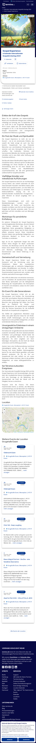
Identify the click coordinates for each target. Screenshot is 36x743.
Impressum (5, 715)
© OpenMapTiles (20, 432)
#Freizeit (5, 68)
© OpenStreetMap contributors (28, 432)
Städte (15, 699)
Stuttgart (5, 688)
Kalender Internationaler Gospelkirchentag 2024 (17, 9)
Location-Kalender (19, 688)
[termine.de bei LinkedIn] (16, 667)
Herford (4, 679)
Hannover (5, 690)
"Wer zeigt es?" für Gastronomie (23, 690)
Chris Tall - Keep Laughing (12, 525)
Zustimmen (26, 739)
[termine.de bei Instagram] (3, 667)
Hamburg (5, 677)
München (5, 686)
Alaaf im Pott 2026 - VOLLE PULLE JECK (18, 598)
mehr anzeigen (8, 509)
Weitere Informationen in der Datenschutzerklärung (15, 736)
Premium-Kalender (19, 681)
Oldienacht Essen (9, 453)
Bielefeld (4, 681)
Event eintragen (29, 1)
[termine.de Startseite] (9, 4)
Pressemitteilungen (8, 711)
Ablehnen (9, 739)
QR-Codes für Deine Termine (22, 677)
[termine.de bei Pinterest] (10, 667)
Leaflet (15, 432)
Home (3, 7)
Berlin (4, 675)
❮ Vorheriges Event (7, 109)
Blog (3, 708)
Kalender (16, 694)
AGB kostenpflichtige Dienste (11, 719)
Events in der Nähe (8, 713)
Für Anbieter (6, 1)
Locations (16, 697)
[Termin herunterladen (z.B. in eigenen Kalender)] (15, 59)
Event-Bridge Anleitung (20, 686)
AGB (3, 717)
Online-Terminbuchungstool (18, 1)
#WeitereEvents (12, 68)
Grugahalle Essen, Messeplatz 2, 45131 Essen (17, 77)
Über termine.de (7, 706)
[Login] (28, 4)
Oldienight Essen (9, 489)
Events (15, 692)
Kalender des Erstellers (27, 92)
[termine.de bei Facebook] (6, 667)
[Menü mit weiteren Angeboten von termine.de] (32, 4)
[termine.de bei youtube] (13, 667)
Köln (3, 683)
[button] (18, 418)
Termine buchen (18, 679)
